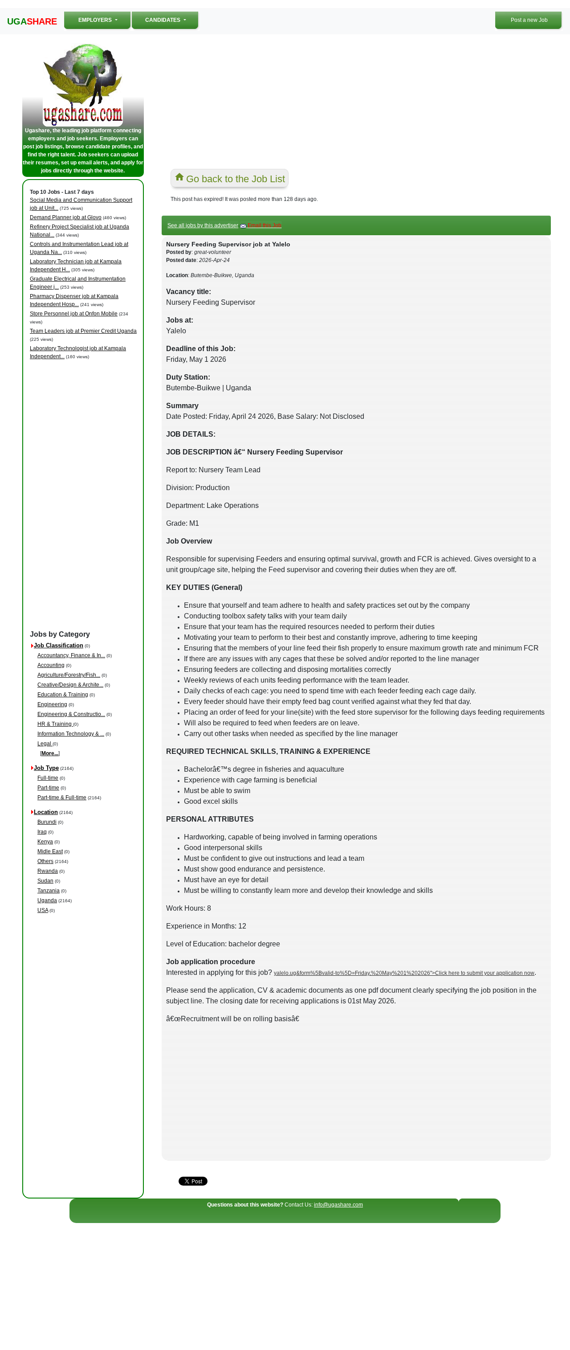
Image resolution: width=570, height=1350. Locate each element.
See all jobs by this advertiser (202, 225)
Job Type (46, 768)
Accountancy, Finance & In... (71, 655)
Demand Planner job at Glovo (66, 217)
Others (45, 861)
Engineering (52, 704)
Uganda (47, 900)
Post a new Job (529, 20)
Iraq (42, 832)
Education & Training (62, 694)
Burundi (47, 822)
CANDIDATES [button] (163, 20)
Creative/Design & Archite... (70, 685)
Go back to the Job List (235, 178)
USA (42, 910)
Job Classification (58, 645)
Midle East (50, 851)
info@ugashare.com (338, 1205)
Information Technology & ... (70, 734)
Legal (45, 743)
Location (46, 812)
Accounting (51, 665)
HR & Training (55, 724)
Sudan (45, 881)
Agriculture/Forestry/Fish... (68, 675)
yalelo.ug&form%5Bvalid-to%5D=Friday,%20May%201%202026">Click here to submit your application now (404, 973)
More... (49, 753)
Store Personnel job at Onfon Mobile (74, 314)
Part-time (48, 788)
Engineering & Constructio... (71, 714)
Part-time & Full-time (61, 797)
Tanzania (48, 891)
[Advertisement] (84, 495)
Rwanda (47, 871)
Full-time (47, 778)
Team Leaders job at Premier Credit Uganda (83, 331)
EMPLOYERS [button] (105, 19)
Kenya (45, 842)
